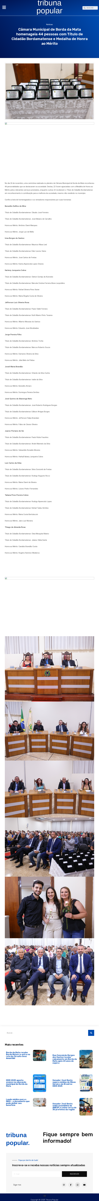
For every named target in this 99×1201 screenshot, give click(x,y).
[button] (45, 1196)
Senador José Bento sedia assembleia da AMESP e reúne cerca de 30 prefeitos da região (64, 1107)
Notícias (49, 24)
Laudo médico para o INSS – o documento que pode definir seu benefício (18, 1102)
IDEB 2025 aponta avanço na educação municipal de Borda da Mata (16, 1083)
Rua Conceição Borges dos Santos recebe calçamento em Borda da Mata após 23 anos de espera (65, 1059)
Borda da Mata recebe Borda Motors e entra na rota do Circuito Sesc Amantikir (18, 1055)
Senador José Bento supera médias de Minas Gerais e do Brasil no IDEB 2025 (64, 1083)
